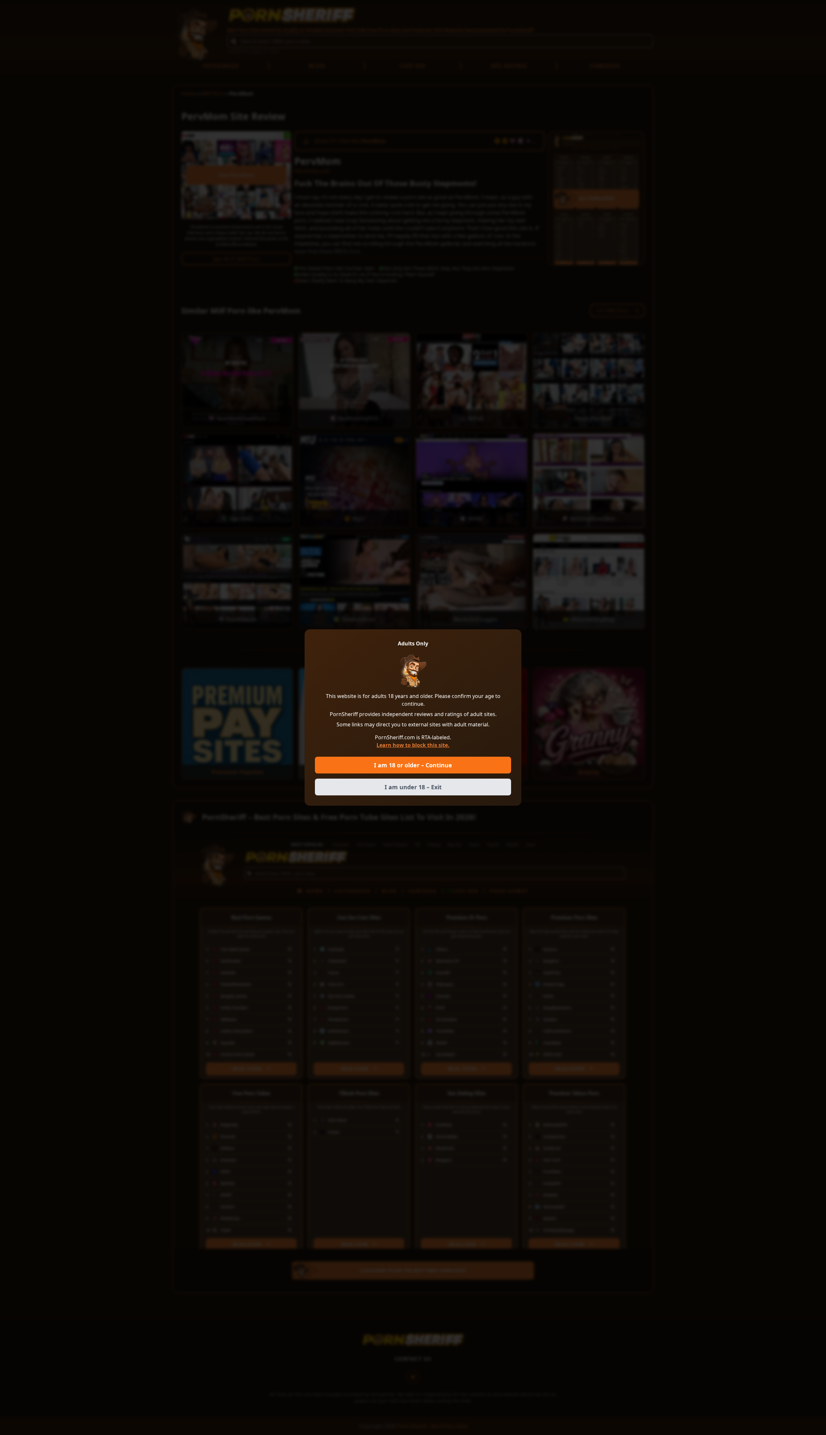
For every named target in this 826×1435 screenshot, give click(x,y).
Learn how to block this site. (413, 745)
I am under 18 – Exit (413, 787)
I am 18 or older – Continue (413, 765)
